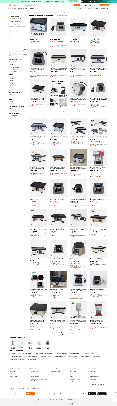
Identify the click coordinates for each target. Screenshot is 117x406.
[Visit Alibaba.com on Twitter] (96, 384)
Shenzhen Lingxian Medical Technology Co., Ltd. (38, 233)
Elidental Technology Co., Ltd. (96, 203)
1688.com (45, 399)
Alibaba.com (84, 393)
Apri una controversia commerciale (77, 374)
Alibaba (30, 12)
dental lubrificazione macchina (86, 111)
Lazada (58, 399)
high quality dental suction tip (31, 356)
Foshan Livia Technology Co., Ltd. (37, 263)
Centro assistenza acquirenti (76, 368)
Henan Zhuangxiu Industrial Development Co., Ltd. (78, 104)
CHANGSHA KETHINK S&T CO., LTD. (77, 75)
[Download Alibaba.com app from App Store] (92, 393)
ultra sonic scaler (63, 111)
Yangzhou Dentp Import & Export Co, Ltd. (98, 295)
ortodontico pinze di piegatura (37, 114)
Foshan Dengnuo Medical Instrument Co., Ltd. (58, 327)
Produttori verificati (54, 368)
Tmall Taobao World (52, 399)
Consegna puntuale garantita (36, 374)
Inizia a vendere (93, 371)
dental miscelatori (34, 111)
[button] (72, 5)
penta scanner (73, 111)
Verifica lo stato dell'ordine (95, 374)
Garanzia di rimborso (34, 371)
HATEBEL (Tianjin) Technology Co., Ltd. (98, 175)
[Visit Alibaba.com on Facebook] (90, 384)
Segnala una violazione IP (75, 379)
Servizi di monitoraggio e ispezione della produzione (38, 380)
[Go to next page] (80, 333)
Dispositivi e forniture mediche (40, 12)
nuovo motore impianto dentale (25, 353)
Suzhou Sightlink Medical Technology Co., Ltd (58, 173)
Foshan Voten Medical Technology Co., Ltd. (38, 75)
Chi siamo (12, 366)
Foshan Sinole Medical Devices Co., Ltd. (58, 264)
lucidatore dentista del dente (61, 353)
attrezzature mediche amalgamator (49, 111)
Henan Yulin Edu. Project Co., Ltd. (37, 173)
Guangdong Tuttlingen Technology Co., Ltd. (58, 75)
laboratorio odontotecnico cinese (17, 359)
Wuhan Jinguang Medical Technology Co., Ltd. (78, 297)
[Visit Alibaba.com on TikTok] (104, 384)
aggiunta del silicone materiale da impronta (43, 353)
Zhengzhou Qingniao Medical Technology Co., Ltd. (38, 104)
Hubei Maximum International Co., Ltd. (38, 295)
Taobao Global (64, 399)
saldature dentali (73, 114)
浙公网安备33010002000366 (80, 404)
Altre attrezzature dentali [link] (83, 12)
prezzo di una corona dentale (52, 114)
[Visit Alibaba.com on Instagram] (98, 384)
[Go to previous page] (56, 333)
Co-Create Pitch (13, 371)
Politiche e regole (34, 383)
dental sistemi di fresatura (46, 356)
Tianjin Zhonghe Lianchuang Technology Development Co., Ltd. (58, 45)
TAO (69, 399)
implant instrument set (100, 111)
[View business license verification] (70, 404)
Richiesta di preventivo (55, 371)
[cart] (90, 5)
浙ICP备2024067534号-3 (93, 404)
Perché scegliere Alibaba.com (16, 368)
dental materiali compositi (88, 353)
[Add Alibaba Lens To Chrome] (30, 393)
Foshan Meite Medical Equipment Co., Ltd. (98, 144)
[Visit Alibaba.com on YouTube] (101, 384)
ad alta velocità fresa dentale (60, 356)
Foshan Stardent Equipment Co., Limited (58, 233)
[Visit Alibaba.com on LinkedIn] (93, 384)
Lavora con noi (13, 376)
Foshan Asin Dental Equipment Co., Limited (78, 142)
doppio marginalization (75, 353)
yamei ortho (64, 114)
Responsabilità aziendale (15, 374)
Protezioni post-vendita (35, 376)
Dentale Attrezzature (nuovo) (70, 12)
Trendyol (73, 399)
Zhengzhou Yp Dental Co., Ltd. (96, 74)
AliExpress (39, 399)
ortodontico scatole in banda (16, 356)
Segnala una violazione (74, 381)
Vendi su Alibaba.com (94, 368)
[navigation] (18, 173)
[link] (115, 393)
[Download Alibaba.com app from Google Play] (102, 393)
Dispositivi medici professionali (55, 12)
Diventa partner (93, 379)
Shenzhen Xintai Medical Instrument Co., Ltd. (78, 42)
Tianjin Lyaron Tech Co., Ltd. (35, 42)
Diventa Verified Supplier (95, 376)
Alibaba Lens (17, 393)
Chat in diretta (73, 371)
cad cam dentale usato (85, 356)
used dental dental (97, 356)
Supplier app (61, 393)
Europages (78, 399)
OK (25, 49)
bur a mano (13, 353)
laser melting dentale (31, 359)
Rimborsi (71, 376)
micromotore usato (74, 356)
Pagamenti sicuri (33, 368)
